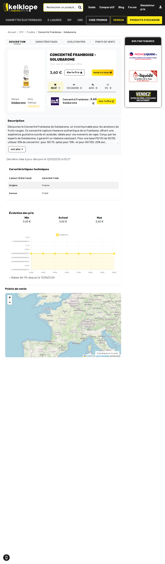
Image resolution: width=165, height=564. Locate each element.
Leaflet (89, 355)
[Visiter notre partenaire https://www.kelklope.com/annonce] (143, 96)
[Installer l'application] (6, 557)
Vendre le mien (101, 72)
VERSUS (118, 20)
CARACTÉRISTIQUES (46, 42)
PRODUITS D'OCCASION (145, 20)
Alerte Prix (73, 72)
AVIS (93, 88)
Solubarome (18, 102)
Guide (92, 7)
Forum (132, 7)
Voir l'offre (105, 101)
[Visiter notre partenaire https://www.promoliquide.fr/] (143, 56)
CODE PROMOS (98, 20)
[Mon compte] (160, 7)
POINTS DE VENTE (105, 42)
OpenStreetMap (102, 355)
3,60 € (93, 101)
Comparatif (107, 7)
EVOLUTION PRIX (77, 42)
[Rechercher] (80, 7)
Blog (121, 7)
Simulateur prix (147, 7)
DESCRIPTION (17, 42)
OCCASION (74, 88)
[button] (9, 297)
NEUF (55, 88)
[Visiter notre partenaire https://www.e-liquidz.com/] (143, 76)
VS (108, 88)
